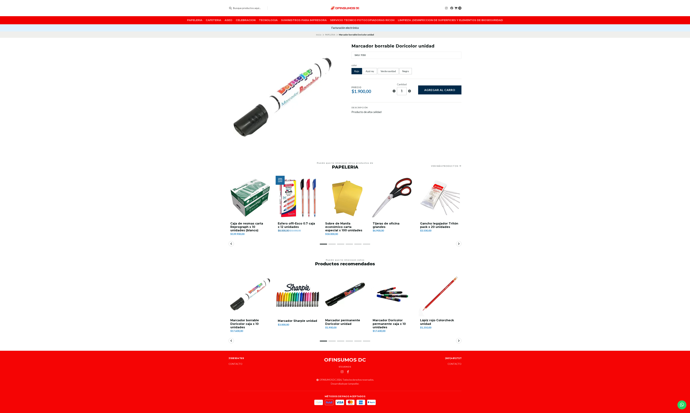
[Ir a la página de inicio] (345, 8)
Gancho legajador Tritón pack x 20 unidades (439, 225)
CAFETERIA (213, 20)
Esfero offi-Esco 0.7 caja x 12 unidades (296, 225)
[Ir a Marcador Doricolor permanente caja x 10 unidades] (392, 294)
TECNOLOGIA (268, 20)
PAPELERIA (194, 20)
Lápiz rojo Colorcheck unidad (437, 322)
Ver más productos (445, 166)
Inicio (318, 34)
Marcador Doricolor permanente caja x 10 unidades (389, 324)
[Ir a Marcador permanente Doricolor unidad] (345, 294)
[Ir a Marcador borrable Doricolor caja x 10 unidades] (250, 294)
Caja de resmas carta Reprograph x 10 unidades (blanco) (246, 227)
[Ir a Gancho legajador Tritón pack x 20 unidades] (440, 198)
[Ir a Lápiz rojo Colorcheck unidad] (440, 294)
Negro (405, 71)
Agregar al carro (439, 90)
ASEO (228, 20)
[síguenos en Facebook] (452, 8)
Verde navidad (388, 71)
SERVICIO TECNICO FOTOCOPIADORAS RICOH (362, 20)
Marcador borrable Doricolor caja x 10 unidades (244, 324)
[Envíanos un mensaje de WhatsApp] (681, 404)
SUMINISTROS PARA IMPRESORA (304, 20)
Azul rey (370, 71)
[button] (231, 243)
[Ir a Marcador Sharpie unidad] (297, 294)
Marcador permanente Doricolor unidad (342, 322)
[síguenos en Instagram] (446, 8)
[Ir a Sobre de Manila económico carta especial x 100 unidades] (345, 198)
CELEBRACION (246, 20)
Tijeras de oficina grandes (386, 225)
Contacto (235, 364)
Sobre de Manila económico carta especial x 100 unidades (343, 227)
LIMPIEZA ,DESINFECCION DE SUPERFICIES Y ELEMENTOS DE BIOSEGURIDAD (450, 20)
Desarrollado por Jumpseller (345, 383)
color (354, 65)
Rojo (356, 71)
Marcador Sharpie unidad (297, 321)
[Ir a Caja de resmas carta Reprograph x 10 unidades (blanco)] (250, 198)
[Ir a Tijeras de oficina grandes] (392, 198)
